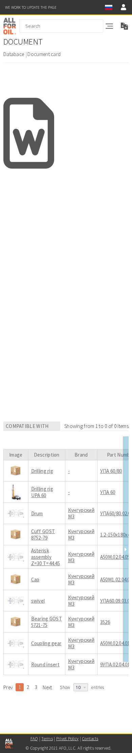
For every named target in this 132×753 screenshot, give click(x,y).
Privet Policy (67, 739)
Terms (46, 739)
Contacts (90, 739)
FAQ (34, 739)
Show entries (82, 687)
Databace (13, 54)
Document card (44, 54)
